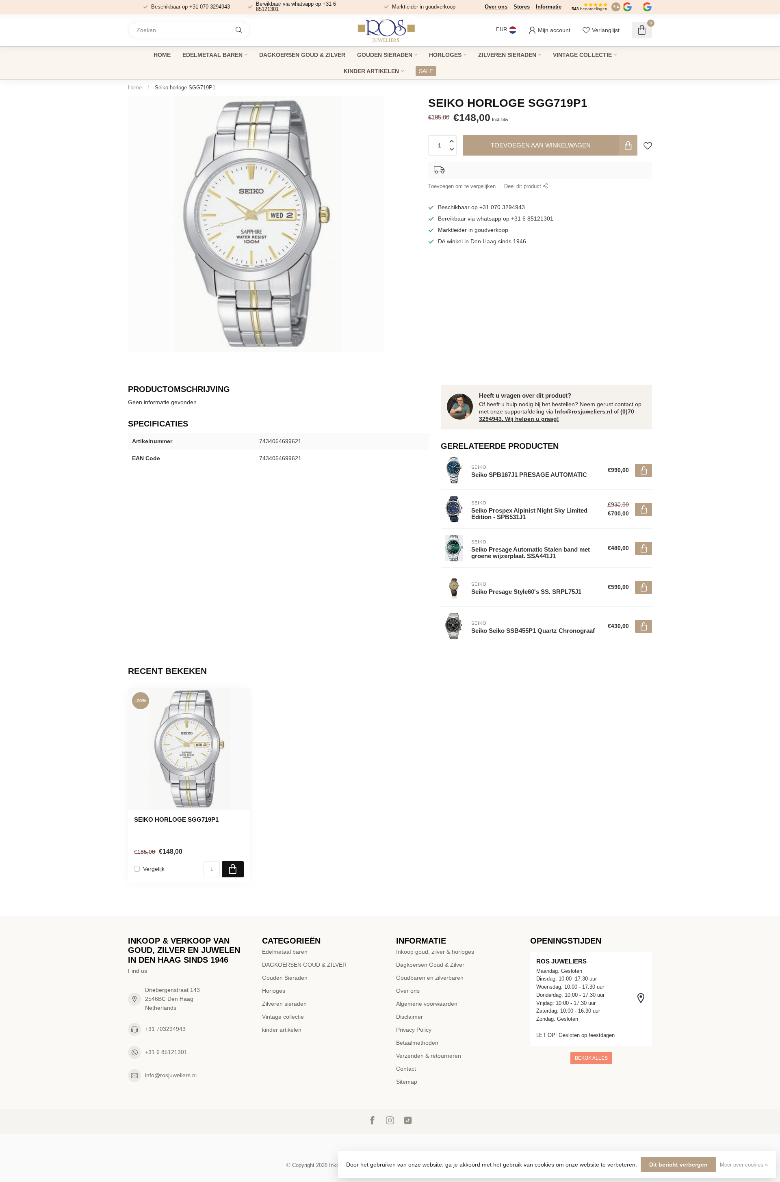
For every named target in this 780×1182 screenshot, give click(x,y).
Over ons (496, 7)
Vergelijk (154, 869)
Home (162, 55)
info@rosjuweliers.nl (171, 1075)
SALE (426, 71)
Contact (406, 1068)
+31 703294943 (165, 1029)
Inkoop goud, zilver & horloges (435, 951)
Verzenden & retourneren (428, 1055)
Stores (522, 7)
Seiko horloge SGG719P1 (185, 87)
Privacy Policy (413, 1029)
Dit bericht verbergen (678, 1164)
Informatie (548, 7)
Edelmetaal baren (212, 55)
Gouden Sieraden (384, 55)
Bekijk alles (591, 1058)
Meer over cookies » (744, 1165)
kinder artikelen (371, 71)
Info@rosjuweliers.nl (583, 411)
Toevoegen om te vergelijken (462, 186)
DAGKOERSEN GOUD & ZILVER (302, 55)
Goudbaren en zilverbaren (430, 977)
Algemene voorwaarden (426, 1003)
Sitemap (406, 1081)
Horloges (445, 55)
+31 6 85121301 (166, 1052)
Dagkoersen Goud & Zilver (430, 964)
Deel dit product (523, 186)
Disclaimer (409, 1016)
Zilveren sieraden (507, 55)
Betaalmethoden (417, 1042)
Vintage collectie (582, 55)
